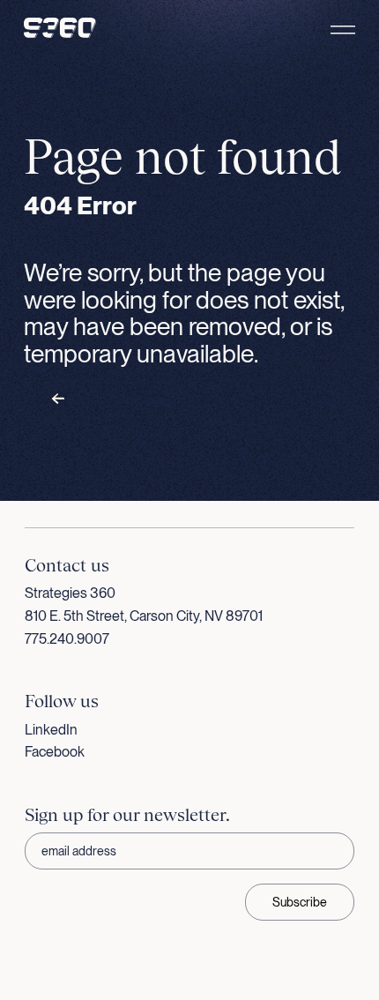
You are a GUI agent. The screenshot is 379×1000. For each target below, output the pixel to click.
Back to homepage (115, 399)
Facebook (55, 751)
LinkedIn (51, 729)
